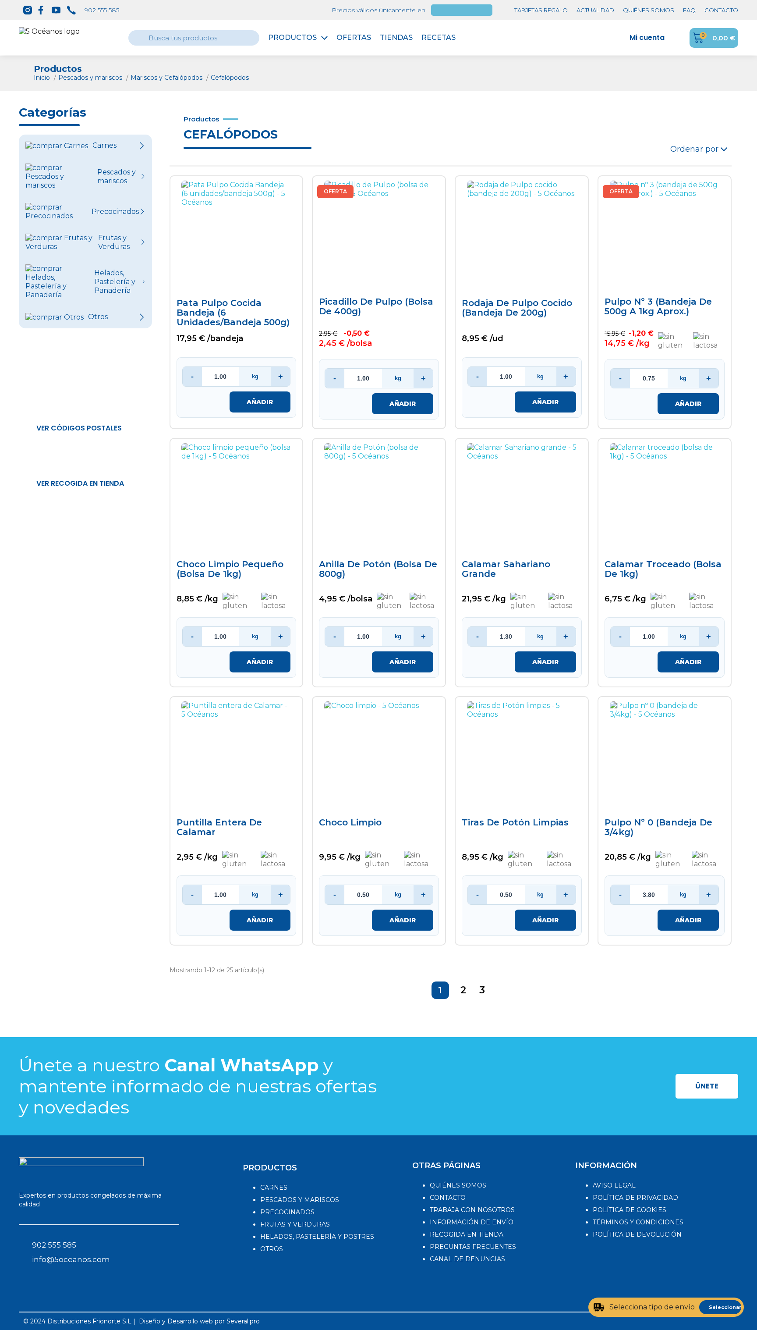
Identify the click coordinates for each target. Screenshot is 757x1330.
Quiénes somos (458, 1185)
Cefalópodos (230, 78)
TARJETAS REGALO (541, 10)
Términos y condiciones (638, 1222)
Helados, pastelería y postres (317, 1237)
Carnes (273, 1187)
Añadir (260, 402)
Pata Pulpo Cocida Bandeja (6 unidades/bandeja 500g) (233, 312)
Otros (271, 1249)
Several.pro (243, 1321)
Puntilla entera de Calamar (219, 827)
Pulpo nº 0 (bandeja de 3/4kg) (658, 827)
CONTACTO (721, 10)
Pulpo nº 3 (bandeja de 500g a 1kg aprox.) (658, 306)
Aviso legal (614, 1185)
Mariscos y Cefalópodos (167, 78)
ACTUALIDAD (595, 10)
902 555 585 (102, 10)
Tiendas (396, 37)
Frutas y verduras (295, 1224)
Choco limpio (350, 823)
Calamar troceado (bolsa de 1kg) (663, 569)
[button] (79, 428)
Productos (292, 37)
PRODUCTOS (270, 1168)
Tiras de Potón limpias (515, 823)
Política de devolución (637, 1234)
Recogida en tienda (466, 1234)
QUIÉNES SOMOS (648, 10)
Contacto (448, 1198)
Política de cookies (629, 1210)
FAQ (689, 10)
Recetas (438, 37)
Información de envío (471, 1222)
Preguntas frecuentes (473, 1247)
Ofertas (353, 37)
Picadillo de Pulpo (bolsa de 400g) (376, 306)
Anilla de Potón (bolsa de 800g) (378, 569)
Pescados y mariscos (91, 78)
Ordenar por (694, 149)
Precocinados (287, 1212)
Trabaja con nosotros (472, 1210)
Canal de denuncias (467, 1259)
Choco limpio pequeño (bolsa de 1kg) (230, 569)
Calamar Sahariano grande (506, 569)
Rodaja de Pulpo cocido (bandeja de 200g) (517, 308)
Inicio (43, 78)
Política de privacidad (635, 1198)
